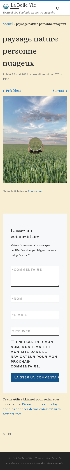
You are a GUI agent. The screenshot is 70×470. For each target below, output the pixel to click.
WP (22, 463)
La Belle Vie (25, 458)
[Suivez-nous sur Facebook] (9, 434)
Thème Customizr (54, 463)
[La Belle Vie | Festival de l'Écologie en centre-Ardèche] (6, 6)
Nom (17, 298)
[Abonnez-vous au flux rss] (4, 434)
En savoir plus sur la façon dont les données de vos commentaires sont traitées (32, 409)
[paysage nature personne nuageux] (35, 139)
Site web (21, 331)
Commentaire (27, 269)
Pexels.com (35, 191)
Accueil (8, 24)
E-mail (19, 315)
